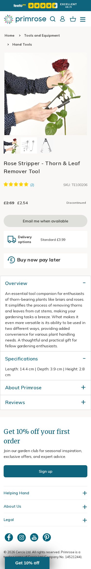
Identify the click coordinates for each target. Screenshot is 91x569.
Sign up (45, 471)
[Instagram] (22, 537)
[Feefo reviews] (45, 5)
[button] (27, 563)
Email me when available (45, 221)
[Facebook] (9, 537)
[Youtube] (35, 537)
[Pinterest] (47, 537)
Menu (84, 20)
